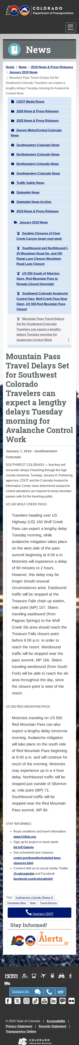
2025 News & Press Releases (37, 120)
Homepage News (16, 902)
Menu (72, 28)
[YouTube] (44, 1000)
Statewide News (28, 192)
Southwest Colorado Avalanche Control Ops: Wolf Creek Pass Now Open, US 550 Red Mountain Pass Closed (42, 301)
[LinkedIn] (53, 1000)
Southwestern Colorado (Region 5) (34, 897)
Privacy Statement (19, 1026)
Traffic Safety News (30, 183)
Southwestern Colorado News (38, 173)
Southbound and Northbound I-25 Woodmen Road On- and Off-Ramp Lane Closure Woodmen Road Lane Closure (42, 256)
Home (10, 67)
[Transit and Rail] (34, 976)
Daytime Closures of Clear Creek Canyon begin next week (39, 236)
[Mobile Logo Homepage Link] (39, 10)
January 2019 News (23, 72)
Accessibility (56, 1021)
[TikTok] (35, 1000)
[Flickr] (71, 1000)
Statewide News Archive (33, 202)
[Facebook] (8, 1000)
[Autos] (61, 976)
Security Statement (52, 1026)
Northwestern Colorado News (37, 154)
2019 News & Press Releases (52, 67)
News (23, 67)
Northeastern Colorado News (37, 163)
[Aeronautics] (43, 976)
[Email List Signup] (62, 1000)
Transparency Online (21, 1031)
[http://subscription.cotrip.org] (39, 938)
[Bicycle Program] (25, 976)
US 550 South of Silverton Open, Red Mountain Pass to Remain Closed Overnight (38, 279)
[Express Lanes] (11, 976)
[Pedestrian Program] (71, 976)
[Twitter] (17, 1000)
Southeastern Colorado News (37, 145)
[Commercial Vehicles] (7, 983)
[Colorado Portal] (35, 1040)
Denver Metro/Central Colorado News (36, 133)
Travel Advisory (48, 902)
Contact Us (20, 991)
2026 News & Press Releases (37, 111)
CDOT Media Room (30, 101)
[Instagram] (26, 1000)
